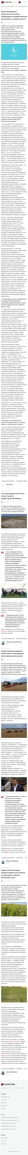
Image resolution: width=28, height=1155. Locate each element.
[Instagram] (2, 23)
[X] (14, 23)
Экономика (4, 1105)
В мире (3, 1108)
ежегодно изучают (14, 1041)
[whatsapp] (5, 23)
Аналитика (4, 1102)
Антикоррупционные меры (8, 1126)
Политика (3, 1099)
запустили (4, 631)
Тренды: (3, 6)
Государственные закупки (8, 1129)
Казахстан (20, 857)
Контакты (3, 1141)
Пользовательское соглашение (9, 1117)
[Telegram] (8, 23)
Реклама (3, 1143)
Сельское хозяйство (8, 481)
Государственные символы (8, 1123)
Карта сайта (4, 1138)
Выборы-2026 (10, 6)
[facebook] (11, 1088)
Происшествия (5, 1097)
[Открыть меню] (25, 2)
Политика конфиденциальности (9, 1120)
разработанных (5, 1055)
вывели (8, 850)
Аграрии (19, 1068)
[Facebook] (11, 23)
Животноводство (22, 638)
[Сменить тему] (20, 2)
